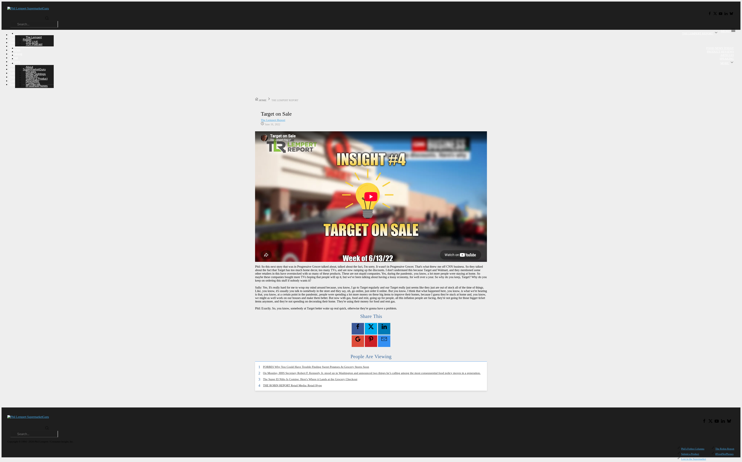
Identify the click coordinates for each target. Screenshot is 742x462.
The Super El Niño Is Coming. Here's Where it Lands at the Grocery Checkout (310, 379)
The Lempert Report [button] (698, 33)
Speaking (727, 58)
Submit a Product (690, 454)
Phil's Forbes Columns (692, 448)
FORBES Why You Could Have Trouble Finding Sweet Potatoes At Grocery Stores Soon (316, 366)
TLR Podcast (34, 44)
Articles (727, 55)
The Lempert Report (273, 120)
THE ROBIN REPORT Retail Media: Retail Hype (292, 385)
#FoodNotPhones (37, 85)
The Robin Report (724, 448)
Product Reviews (720, 51)
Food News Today (720, 48)
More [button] (724, 63)
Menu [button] (725, 31)
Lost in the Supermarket (693, 459)
